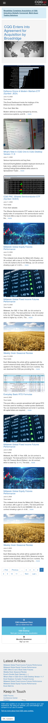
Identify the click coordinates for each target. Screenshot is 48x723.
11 (17, 574)
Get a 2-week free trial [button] (24, 623)
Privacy (24, 700)
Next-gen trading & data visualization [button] (24, 632)
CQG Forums (8, 695)
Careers (6, 700)
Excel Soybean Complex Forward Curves (18, 679)
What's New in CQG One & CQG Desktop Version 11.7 (23, 676)
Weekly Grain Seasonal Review (18, 352)
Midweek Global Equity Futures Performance (17, 248)
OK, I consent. (8, 719)
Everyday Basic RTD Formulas (17, 394)
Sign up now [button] (24, 640)
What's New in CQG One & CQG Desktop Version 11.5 (22, 152)
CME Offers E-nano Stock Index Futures (18, 669)
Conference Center (10, 698)
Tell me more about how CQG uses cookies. (17, 710)
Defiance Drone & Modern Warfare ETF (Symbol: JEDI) (21, 92)
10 (12, 574)
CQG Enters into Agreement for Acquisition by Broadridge (17, 32)
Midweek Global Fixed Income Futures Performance (21, 300)
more (29, 114)
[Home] (40, 3)
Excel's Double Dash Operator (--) (16, 674)
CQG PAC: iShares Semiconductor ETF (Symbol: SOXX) (21, 197)
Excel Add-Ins (8, 686)
